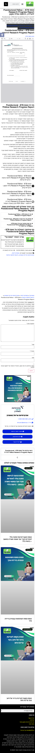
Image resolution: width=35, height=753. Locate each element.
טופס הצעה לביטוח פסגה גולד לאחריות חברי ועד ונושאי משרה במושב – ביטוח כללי (17, 539)
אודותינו (32, 720)
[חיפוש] (6, 4)
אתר (33, 357)
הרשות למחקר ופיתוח (12, 255)
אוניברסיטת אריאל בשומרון (26, 255)
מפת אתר (31, 724)
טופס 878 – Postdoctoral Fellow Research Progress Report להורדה (20, 26)
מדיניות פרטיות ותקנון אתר (27, 722)
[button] (22, 4)
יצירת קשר (31, 718)
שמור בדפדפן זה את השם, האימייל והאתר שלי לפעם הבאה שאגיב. (17, 366)
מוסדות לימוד (15, 253)
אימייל (32, 351)
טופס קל (31, 295)
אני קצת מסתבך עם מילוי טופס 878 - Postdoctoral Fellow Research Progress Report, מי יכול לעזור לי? (20, 225)
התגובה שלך (30, 323)
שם (32, 344)
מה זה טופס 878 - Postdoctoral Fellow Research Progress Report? (19, 214)
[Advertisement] (17, 275)
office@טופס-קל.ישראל (27, 730)
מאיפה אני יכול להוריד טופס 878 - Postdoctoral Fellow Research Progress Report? (17, 219)
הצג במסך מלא (29, 36)
